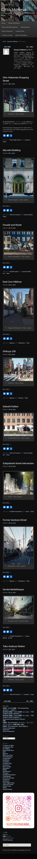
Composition (7, 758)
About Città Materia (21, 35)
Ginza (27, 511)
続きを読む (7, 206)
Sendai (10, 638)
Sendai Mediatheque (13, 589)
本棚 (4, 721)
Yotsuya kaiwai (7, 789)
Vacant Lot (6, 729)
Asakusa (27, 140)
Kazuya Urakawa (12, 41)
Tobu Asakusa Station (14, 646)
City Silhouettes (8, 757)
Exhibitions (6, 760)
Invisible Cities (20, 31)
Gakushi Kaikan (10, 406)
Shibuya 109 (9, 351)
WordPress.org (7, 840)
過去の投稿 (6, 47)
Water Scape (7, 786)
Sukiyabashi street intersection (18, 463)
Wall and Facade (15, 214)
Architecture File (8, 747)
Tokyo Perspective (7, 31)
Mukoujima (21, 343)
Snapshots (6, 779)
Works (5, 787)
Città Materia (13, 9)
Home (3, 23)
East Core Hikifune (12, 281)
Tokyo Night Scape (15, 140)
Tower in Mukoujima (9, 728)
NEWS (5, 770)
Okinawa (5, 773)
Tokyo (4, 141)
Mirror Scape (7, 766)
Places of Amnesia (14, 23)
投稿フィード (7, 836)
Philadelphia (7, 776)
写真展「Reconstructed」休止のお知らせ (15, 726)
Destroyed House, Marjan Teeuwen (14, 719)
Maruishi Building (11, 150)
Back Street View (8, 750)
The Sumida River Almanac (10, 27)
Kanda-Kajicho (28, 214)
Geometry (6, 761)
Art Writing (6, 749)
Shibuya (20, 398)
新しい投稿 (30, 47)
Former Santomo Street (15, 520)
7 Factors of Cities (7, 35)
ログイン (5, 834)
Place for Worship (8, 778)
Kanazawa (6, 765)
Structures (6, 781)
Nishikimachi (7, 771)
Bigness (12, 343)
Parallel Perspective (16, 511)
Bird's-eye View (8, 755)
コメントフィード (8, 838)
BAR (4, 752)
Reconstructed (25, 27)
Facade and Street (12, 225)
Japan (27, 636)
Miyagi (5, 638)
